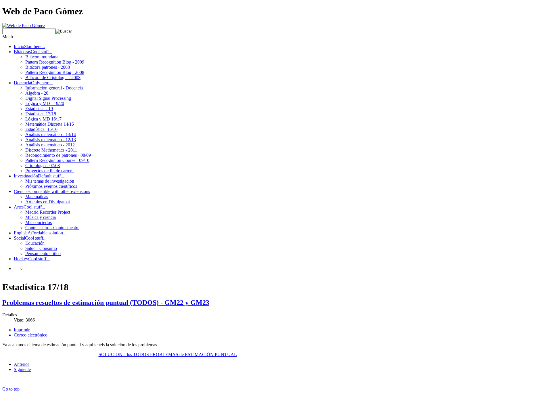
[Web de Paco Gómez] (23, 25)
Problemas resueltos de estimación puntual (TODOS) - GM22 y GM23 (105, 302)
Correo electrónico (30, 334)
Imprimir (22, 329)
